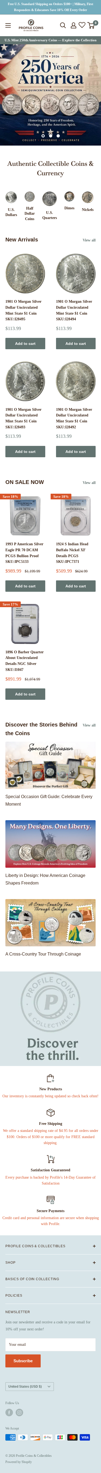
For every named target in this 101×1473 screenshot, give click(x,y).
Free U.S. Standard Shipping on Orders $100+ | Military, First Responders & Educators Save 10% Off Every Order (50, 7)
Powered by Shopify (18, 1462)
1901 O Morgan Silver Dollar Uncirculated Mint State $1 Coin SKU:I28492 (74, 418)
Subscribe (23, 1360)
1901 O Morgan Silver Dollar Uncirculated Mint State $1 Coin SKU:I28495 (23, 310)
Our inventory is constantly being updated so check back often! (50, 1096)
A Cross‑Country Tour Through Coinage (43, 954)
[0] (91, 25)
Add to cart (25, 343)
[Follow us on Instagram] (19, 1412)
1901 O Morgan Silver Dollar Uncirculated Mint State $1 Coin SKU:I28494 (74, 310)
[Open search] (63, 25)
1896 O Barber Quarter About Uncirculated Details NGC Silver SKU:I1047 (24, 661)
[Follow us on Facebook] (9, 1412)
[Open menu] (8, 25)
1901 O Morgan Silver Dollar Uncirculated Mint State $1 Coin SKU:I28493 (23, 418)
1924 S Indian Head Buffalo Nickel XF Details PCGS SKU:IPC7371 (72, 553)
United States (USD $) (25, 1386)
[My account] (73, 25)
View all (89, 240)
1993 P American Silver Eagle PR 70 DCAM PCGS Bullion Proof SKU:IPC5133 (24, 553)
